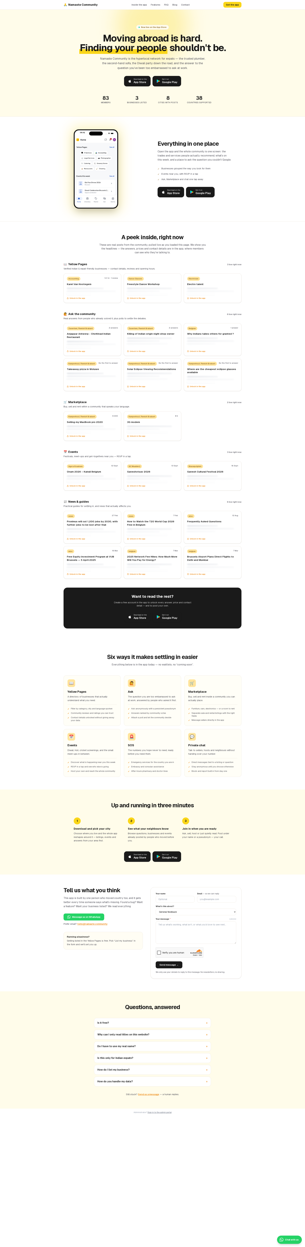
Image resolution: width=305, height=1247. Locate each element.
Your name (161, 893)
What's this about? (165, 906)
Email (208, 893)
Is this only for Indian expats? (152, 1058)
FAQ (166, 4)
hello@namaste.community (92, 924)
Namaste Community (81, 4)
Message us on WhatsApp (86, 917)
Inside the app (139, 4)
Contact (185, 4)
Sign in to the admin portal (160, 1112)
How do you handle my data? (152, 1081)
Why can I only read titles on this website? (152, 1035)
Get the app (232, 4)
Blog (174, 4)
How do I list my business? (152, 1070)
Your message (163, 919)
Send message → (169, 964)
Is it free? (152, 1023)
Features (155, 4)
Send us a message (148, 1094)
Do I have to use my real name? (152, 1046)
